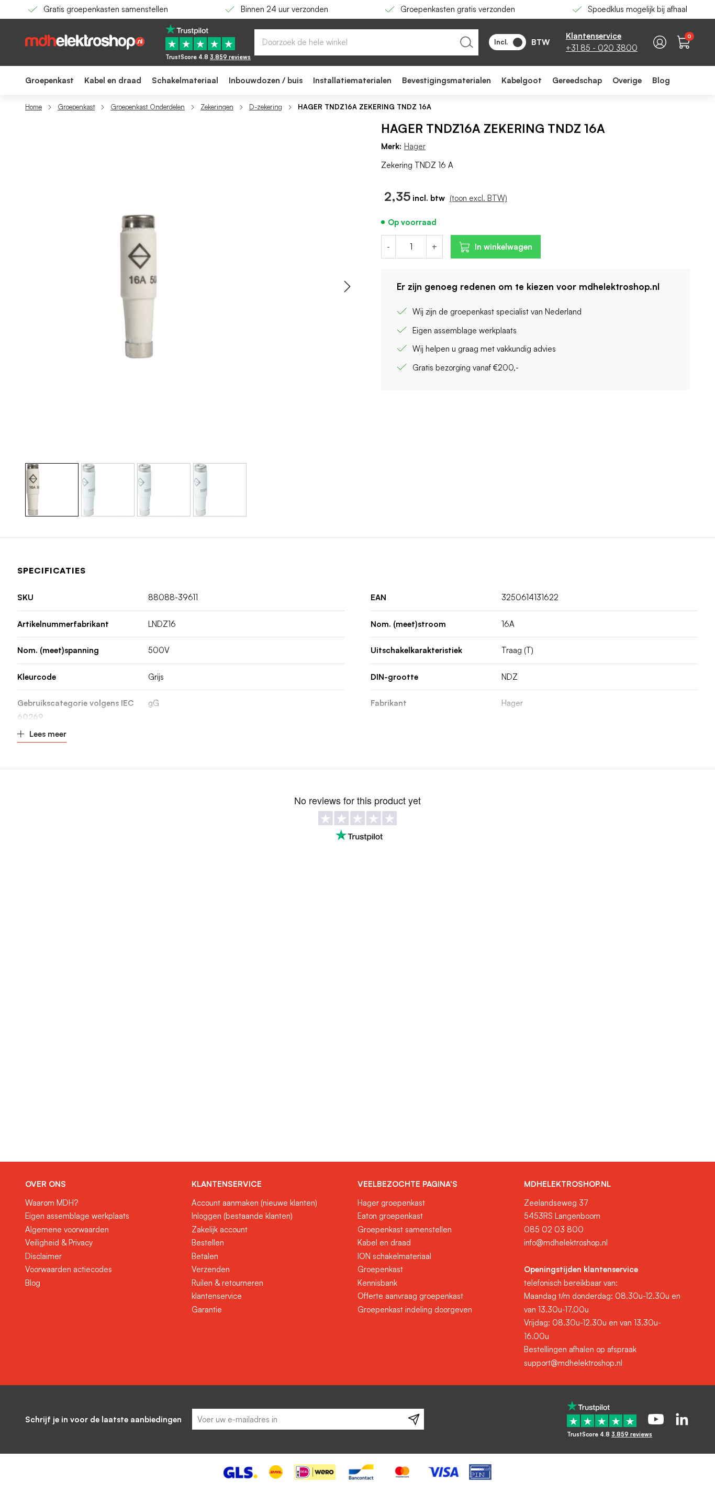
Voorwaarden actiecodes (68, 1269)
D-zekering (265, 107)
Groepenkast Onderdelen (147, 107)
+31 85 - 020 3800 (602, 48)
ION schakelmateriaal (394, 1256)
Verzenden (211, 1269)
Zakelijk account (220, 1229)
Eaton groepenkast (390, 1216)
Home (33, 107)
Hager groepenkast (391, 1203)
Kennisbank (377, 1283)
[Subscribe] (413, 1419)
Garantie (207, 1310)
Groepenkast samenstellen (405, 1229)
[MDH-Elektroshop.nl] (84, 42)
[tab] (104, 1184)
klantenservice (217, 1296)
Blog (32, 1283)
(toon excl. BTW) (478, 198)
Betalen (205, 1256)
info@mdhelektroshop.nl (566, 1243)
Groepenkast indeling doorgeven (415, 1310)
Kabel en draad (384, 1243)
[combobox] (366, 42)
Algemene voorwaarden (67, 1229)
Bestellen (208, 1243)
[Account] (659, 42)
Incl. (501, 42)
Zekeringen (216, 107)
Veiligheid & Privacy (59, 1243)
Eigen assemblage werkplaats (77, 1216)
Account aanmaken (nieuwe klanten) (254, 1203)
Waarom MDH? (51, 1203)
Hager (415, 146)
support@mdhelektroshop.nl (573, 1363)
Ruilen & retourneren (227, 1283)
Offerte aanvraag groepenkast (410, 1296)
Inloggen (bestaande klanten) (242, 1216)
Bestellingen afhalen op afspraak (580, 1349)
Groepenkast (76, 107)
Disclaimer (43, 1256)
